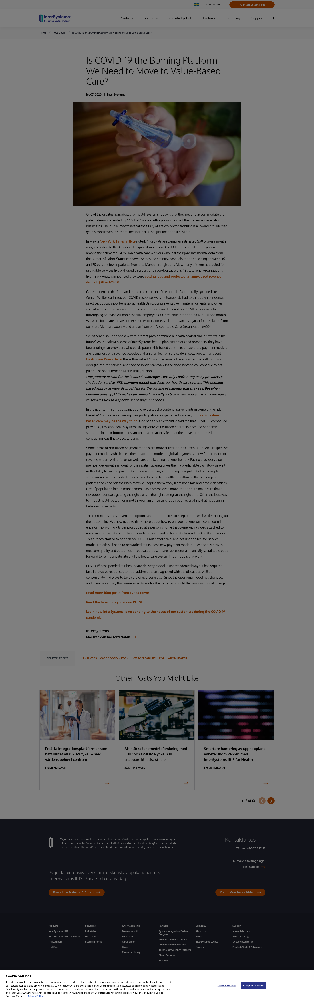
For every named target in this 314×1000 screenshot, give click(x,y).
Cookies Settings (227, 985)
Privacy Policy (35, 996)
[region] (157, 985)
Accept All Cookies (253, 985)
